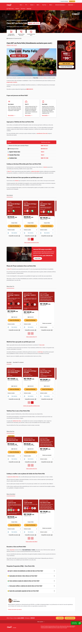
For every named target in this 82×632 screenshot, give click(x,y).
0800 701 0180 (44, 158)
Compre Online (14, 222)
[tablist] (31, 196)
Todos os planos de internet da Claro (31, 242)
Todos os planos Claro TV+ (31, 336)
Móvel (50, 4)
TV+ (26, 4)
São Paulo (23, 8)
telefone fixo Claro (17, 420)
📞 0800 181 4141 (72, 1)
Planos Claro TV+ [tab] (10, 286)
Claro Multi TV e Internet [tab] (18, 362)
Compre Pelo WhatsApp (14, 226)
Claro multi (41, 345)
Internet (31, 4)
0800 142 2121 (14, 317)
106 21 (42, 151)
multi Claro (40, 351)
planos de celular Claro (13, 476)
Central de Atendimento (60, 4)
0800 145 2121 (33, 23)
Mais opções (40, 621)
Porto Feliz (29, 8)
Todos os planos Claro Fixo (31, 468)
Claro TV (9, 171)
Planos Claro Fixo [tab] (10, 431)
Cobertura (17, 8)
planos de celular (35, 171)
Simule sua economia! (46, 323)
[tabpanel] (31, 221)
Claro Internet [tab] (10, 195)
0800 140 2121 (14, 386)
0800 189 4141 (14, 449)
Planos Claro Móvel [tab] (11, 494)
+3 (51, 211)
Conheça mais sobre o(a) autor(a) (15, 609)
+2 (18, 303)
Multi (38, 4)
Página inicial (11, 8)
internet (45, 167)
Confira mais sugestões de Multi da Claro (31, 405)
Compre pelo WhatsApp (14, 389)
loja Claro (12, 549)
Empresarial (70, 4)
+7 (34, 508)
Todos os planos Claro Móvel (31, 541)
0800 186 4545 (66, 63)
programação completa (12, 82)
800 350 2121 (44, 148)
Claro (21, 4)
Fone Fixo (44, 4)
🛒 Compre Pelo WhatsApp (64, 1)
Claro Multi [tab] (9, 362)
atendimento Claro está (42, 133)
